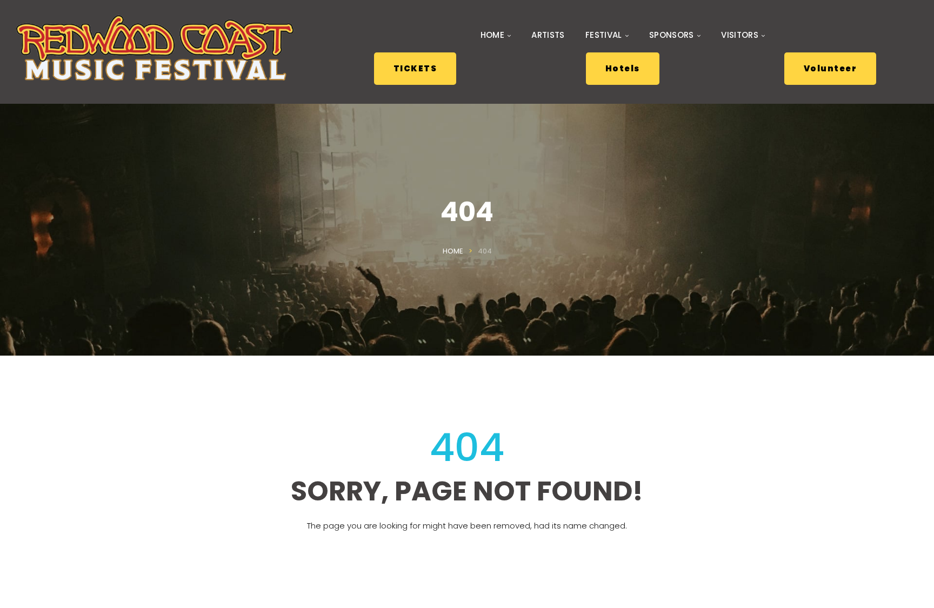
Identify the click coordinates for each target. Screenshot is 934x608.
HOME (492, 35)
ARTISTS (547, 35)
